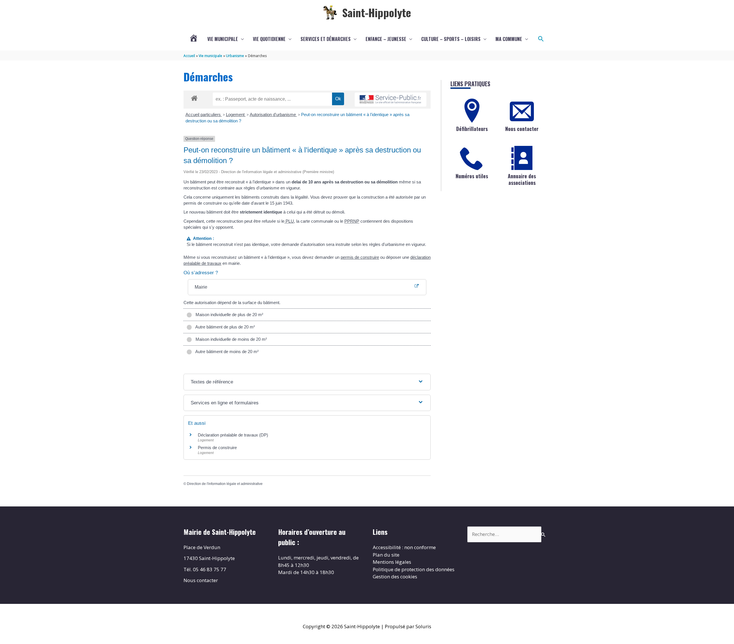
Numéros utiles (472, 176)
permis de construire (360, 257)
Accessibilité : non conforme (404, 547)
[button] (541, 39)
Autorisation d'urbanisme (273, 114)
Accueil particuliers (204, 114)
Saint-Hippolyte (376, 12)
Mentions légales (392, 562)
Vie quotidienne (269, 39)
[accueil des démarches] (194, 97)
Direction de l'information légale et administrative (225, 484)
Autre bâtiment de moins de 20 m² (226, 351)
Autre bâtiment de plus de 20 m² (224, 326)
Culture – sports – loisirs (451, 39)
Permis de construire (217, 447)
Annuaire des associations (522, 179)
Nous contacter (521, 128)
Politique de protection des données (413, 569)
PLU (289, 221)
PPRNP (351, 221)
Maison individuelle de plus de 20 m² (228, 314)
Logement (236, 114)
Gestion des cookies (395, 576)
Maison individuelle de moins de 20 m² (230, 339)
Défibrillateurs (472, 128)
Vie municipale (222, 39)
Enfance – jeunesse (386, 39)
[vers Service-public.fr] (390, 100)
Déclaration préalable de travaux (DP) (233, 434)
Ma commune (508, 39)
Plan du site (386, 554)
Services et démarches (325, 39)
